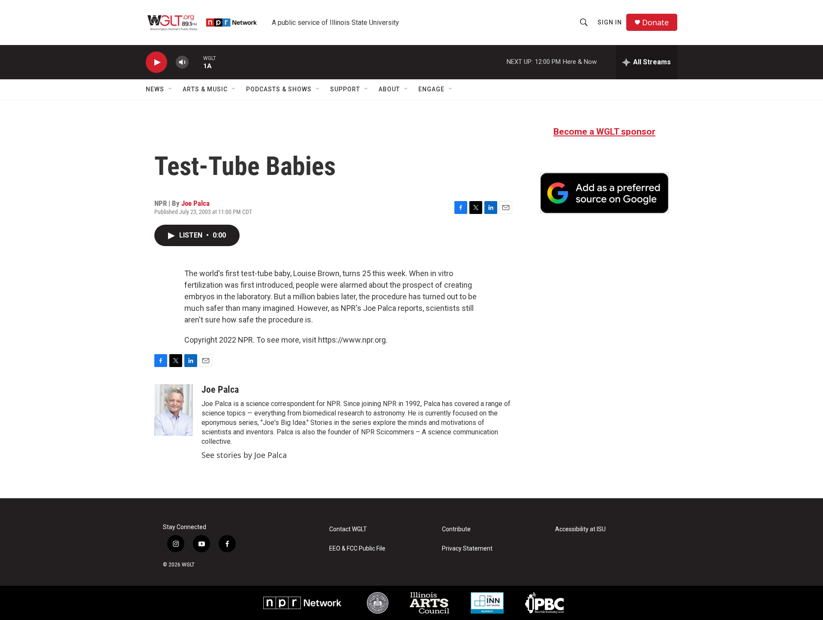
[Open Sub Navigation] (170, 89)
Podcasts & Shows (279, 89)
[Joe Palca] (173, 410)
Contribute (456, 529)
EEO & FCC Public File (357, 548)
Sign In (610, 22)
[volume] (182, 62)
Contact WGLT (348, 529)
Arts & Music (205, 89)
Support (345, 89)
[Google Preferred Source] (604, 193)
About (389, 89)
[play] (156, 62)
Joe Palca (195, 203)
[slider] (196, 61)
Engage (431, 89)
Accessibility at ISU (580, 529)
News (155, 89)
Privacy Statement (467, 548)
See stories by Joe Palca (244, 455)
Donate (655, 22)
